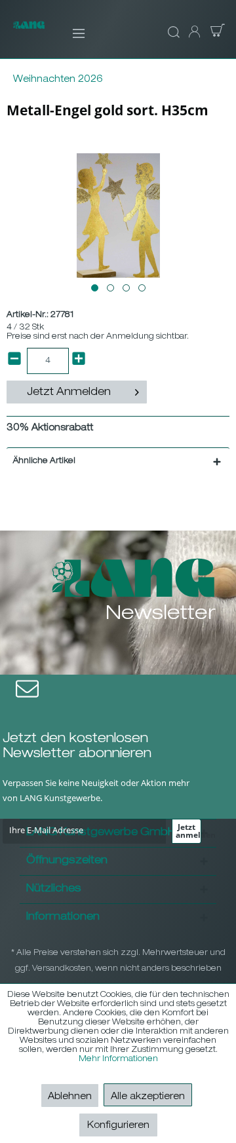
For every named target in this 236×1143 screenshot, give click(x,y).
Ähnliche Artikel (44, 461)
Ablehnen (70, 1097)
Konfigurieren (118, 1126)
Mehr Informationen (118, 1059)
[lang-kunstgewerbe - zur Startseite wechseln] (29, 32)
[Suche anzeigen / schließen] (172, 33)
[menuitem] (70, 33)
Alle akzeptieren (148, 1097)
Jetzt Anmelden (69, 393)
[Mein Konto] (193, 33)
